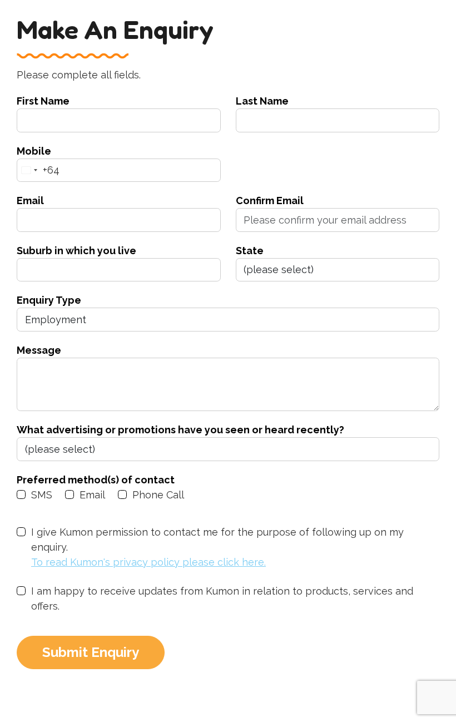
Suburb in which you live (76, 250)
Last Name (262, 101)
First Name (43, 101)
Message (39, 350)
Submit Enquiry (90, 652)
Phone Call (158, 495)
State (250, 250)
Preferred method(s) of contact (96, 480)
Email (30, 200)
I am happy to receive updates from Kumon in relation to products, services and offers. (222, 598)
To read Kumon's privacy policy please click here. (148, 562)
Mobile (34, 151)
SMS (41, 495)
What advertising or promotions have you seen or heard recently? (180, 430)
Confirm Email (270, 200)
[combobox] (38, 170)
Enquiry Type (49, 300)
